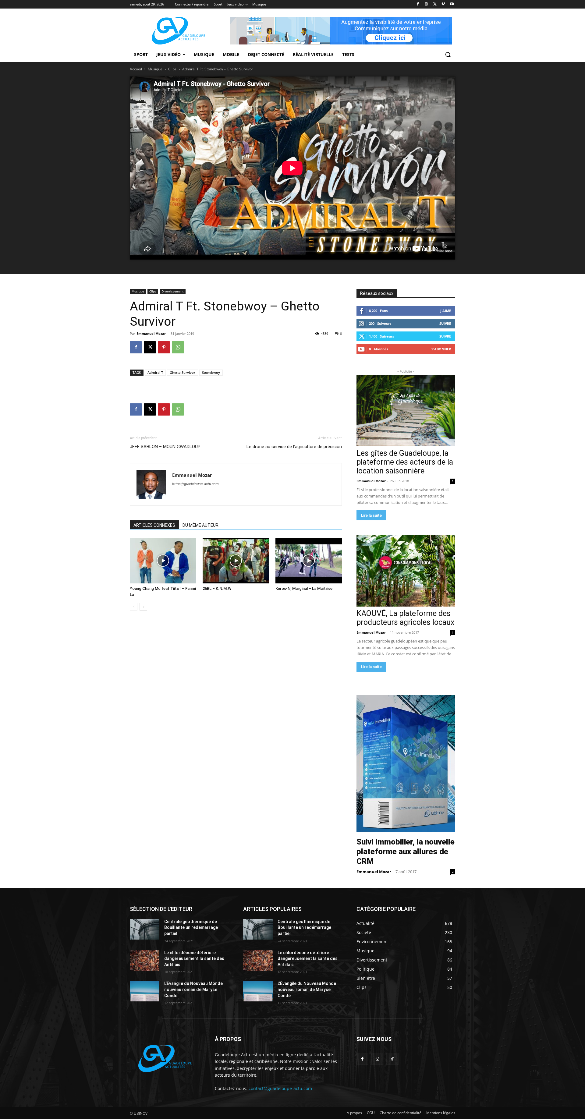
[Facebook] (417, 4)
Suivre (445, 323)
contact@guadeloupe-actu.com (280, 1088)
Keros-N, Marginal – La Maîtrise (303, 588)
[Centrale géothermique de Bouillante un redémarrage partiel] (144, 929)
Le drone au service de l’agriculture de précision (294, 446)
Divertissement (172, 291)
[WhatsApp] (178, 347)
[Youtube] (451, 4)
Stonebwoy (211, 372)
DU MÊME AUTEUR (200, 525)
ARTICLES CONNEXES (154, 525)
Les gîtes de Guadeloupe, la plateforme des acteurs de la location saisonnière (404, 462)
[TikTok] (392, 1059)
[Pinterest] (164, 347)
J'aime (445, 310)
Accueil (136, 69)
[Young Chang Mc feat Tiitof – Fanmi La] (163, 560)
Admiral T (155, 372)
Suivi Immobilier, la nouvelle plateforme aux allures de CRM (405, 851)
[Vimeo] (443, 4)
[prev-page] (133, 607)
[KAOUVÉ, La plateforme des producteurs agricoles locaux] (405, 571)
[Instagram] (426, 4)
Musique (155, 69)
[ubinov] (341, 30)
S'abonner (441, 349)
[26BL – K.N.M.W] (236, 560)
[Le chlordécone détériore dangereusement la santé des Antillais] (144, 960)
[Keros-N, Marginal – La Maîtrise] (308, 560)
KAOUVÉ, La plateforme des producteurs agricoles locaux (405, 618)
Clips (172, 69)
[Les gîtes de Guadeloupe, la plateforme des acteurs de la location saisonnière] (405, 410)
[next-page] (143, 607)
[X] (434, 4)
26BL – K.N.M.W (217, 588)
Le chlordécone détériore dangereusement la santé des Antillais (194, 958)
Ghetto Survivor (182, 372)
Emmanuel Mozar (151, 333)
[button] (448, 54)
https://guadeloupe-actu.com (195, 484)
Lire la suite (371, 515)
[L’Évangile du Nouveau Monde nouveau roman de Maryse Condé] (144, 991)
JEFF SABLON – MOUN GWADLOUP (165, 446)
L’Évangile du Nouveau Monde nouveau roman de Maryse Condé (193, 989)
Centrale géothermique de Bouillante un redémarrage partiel (191, 927)
